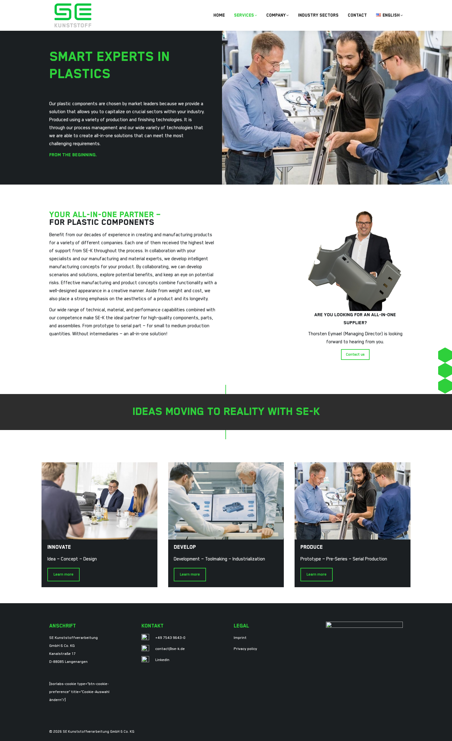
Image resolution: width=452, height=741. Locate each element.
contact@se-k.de (170, 649)
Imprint (240, 637)
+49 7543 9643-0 (170, 637)
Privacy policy (245, 649)
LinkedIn (162, 660)
